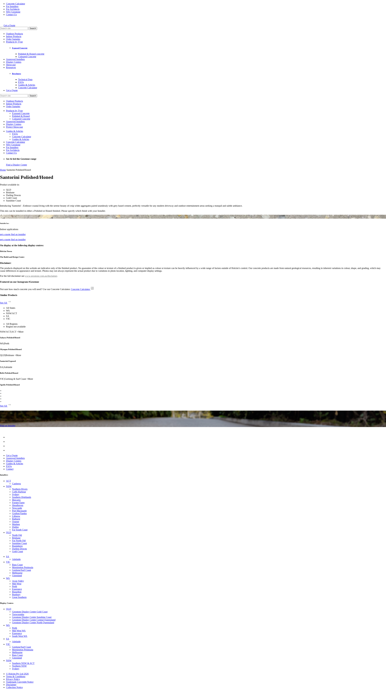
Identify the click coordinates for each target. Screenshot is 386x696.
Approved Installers (15, 59)
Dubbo (15, 527)
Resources (11, 67)
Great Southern (19, 597)
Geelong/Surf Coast (21, 570)
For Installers (12, 6)
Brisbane (16, 538)
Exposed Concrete (19, 48)
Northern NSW (19, 666)
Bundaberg (17, 546)
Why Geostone (13, 12)
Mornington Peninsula (22, 567)
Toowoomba (18, 614)
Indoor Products (13, 36)
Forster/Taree (18, 502)
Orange (15, 521)
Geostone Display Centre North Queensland (33, 622)
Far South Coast (19, 529)
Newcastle (17, 508)
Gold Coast (17, 551)
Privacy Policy (13, 679)
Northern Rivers (19, 489)
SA (7, 556)
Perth (14, 586)
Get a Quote (9, 25)
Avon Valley (18, 581)
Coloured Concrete (27, 56)
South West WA (19, 636)
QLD (8, 532)
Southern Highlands (21, 497)
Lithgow (16, 516)
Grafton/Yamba (19, 513)
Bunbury (16, 594)
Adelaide (16, 559)
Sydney (15, 494)
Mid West (16, 583)
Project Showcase (14, 127)
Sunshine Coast (19, 543)
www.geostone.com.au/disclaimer (41, 276)
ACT (8, 481)
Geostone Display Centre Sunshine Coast (31, 617)
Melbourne (17, 573)
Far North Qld (19, 540)
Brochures (16, 73)
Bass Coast (17, 564)
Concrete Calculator (15, 3)
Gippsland (17, 575)
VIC (8, 562)
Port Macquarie (19, 510)
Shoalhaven (17, 505)
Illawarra (16, 500)
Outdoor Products (14, 33)
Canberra (16, 483)
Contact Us (11, 14)
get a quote (5, 234)
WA (8, 578)
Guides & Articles (26, 85)
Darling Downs (19, 548)
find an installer (18, 234)
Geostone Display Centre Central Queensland (33, 620)
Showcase (11, 64)
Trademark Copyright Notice (19, 682)
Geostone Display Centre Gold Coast (29, 611)
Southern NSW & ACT (23, 663)
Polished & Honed (21, 116)
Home (3, 170)
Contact (9, 469)
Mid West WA (19, 630)
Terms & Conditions (15, 676)
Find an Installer (7, 425)
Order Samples (13, 39)
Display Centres (13, 62)
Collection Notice (14, 687)
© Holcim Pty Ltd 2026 (17, 673)
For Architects (12, 9)
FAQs (21, 82)
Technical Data (25, 79)
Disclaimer (11, 684)
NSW (8, 486)
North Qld (17, 535)
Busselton (16, 592)
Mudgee (16, 524)
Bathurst (16, 519)
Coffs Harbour (19, 491)
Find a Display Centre (16, 164)
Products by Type (14, 42)
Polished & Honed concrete (31, 54)
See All (4, 303)
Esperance (17, 589)
